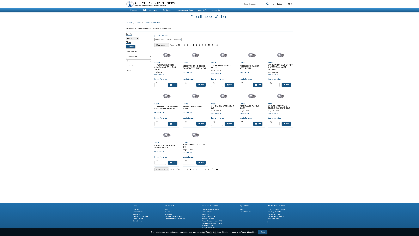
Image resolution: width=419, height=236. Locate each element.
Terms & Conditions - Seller (173, 216)
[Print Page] (273, 4)
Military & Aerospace (208, 216)
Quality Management (208, 228)
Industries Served (150, 10)
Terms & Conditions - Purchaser (175, 219)
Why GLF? (168, 209)
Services (166, 10)
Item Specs (158, 75)
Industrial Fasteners (208, 219)
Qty (157, 83)
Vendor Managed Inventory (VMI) (212, 221)
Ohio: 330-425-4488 (274, 214)
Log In (281, 4)
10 (209, 45)
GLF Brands (168, 212)
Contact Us (215, 10)
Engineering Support (208, 225)
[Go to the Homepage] (150, 4)
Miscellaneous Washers (152, 23)
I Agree (262, 232)
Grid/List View (162, 36)
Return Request (138, 219)
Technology (205, 214)
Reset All (131, 47)
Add (173, 85)
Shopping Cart (137, 221)
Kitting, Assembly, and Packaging (212, 223)
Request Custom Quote (184, 10)
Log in (156, 79)
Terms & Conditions (248, 232)
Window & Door (206, 212)
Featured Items (138, 212)
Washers (138, 23)
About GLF (202, 10)
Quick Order (137, 214)
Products (134, 10)
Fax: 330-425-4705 (273, 219)
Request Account (245, 212)
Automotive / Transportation (210, 209)
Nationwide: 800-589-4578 (276, 216)
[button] (138, 52)
